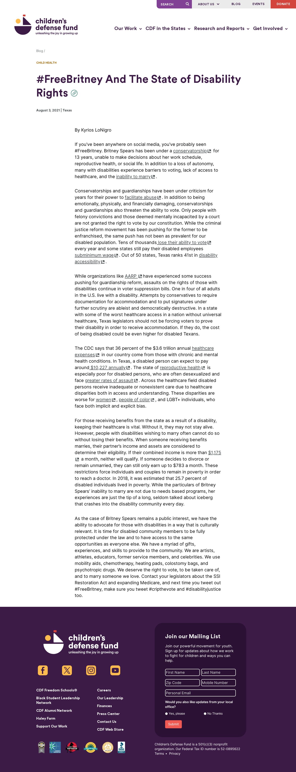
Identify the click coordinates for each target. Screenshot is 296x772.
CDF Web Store (110, 729)
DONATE (283, 4)
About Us (206, 4)
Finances (104, 706)
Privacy (174, 753)
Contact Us (106, 721)
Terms (159, 753)
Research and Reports (220, 28)
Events (259, 4)
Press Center (108, 714)
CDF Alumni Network (54, 710)
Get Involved (268, 28)
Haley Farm (45, 718)
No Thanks (215, 713)
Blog (236, 4)
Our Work (126, 28)
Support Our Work (51, 726)
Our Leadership (110, 698)
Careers (104, 690)
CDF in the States (166, 28)
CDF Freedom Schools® (56, 690)
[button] (75, 93)
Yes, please (177, 713)
